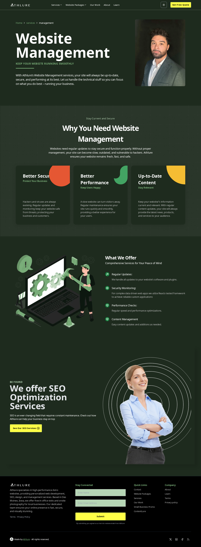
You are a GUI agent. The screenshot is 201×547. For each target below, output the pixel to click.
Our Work (95, 4)
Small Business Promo (144, 506)
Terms (13, 516)
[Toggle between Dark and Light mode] (164, 5)
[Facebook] (182, 539)
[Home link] (20, 4)
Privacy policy (171, 502)
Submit (100, 516)
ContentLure (140, 511)
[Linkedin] (176, 539)
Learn (116, 4)
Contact (137, 489)
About (107, 4)
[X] (170, 539)
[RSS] (188, 539)
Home (19, 23)
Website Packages (75, 4)
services (30, 23)
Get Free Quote (180, 4)
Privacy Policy (23, 516)
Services (55, 4)
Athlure (26, 539)
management (46, 23)
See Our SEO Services (24, 428)
